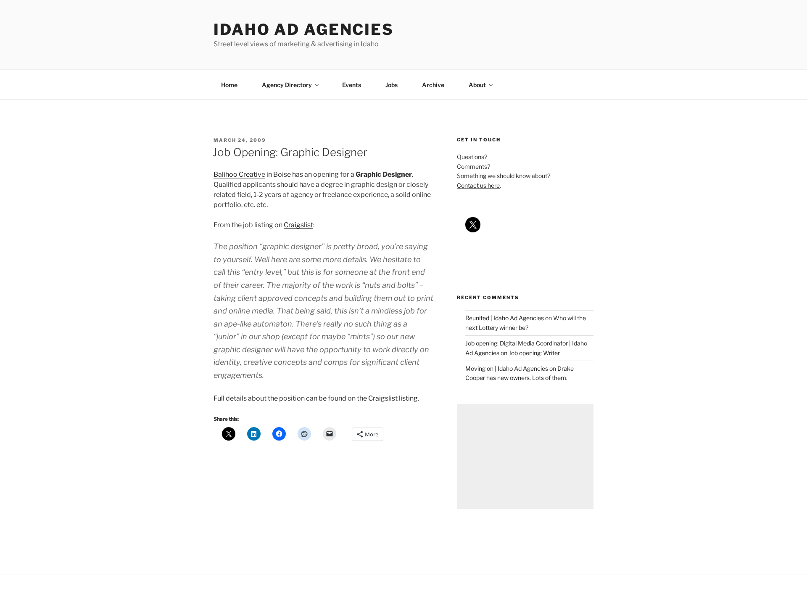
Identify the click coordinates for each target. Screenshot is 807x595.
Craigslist (298, 225)
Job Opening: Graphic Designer (290, 152)
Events (351, 84)
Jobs (391, 84)
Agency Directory (287, 84)
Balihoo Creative (239, 174)
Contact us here (478, 185)
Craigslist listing (393, 398)
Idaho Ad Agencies (304, 29)
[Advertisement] (525, 456)
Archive (433, 84)
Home (229, 84)
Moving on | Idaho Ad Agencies (506, 368)
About (477, 84)
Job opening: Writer (534, 352)
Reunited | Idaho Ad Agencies (504, 317)
